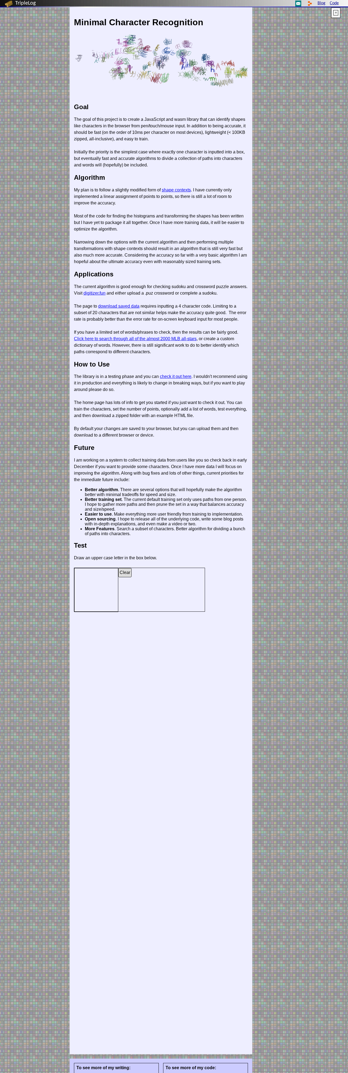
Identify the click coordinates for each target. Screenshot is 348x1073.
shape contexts (176, 190)
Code (334, 3)
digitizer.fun (94, 293)
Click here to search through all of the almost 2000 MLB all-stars (135, 338)
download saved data (118, 306)
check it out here (175, 376)
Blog (321, 3)
